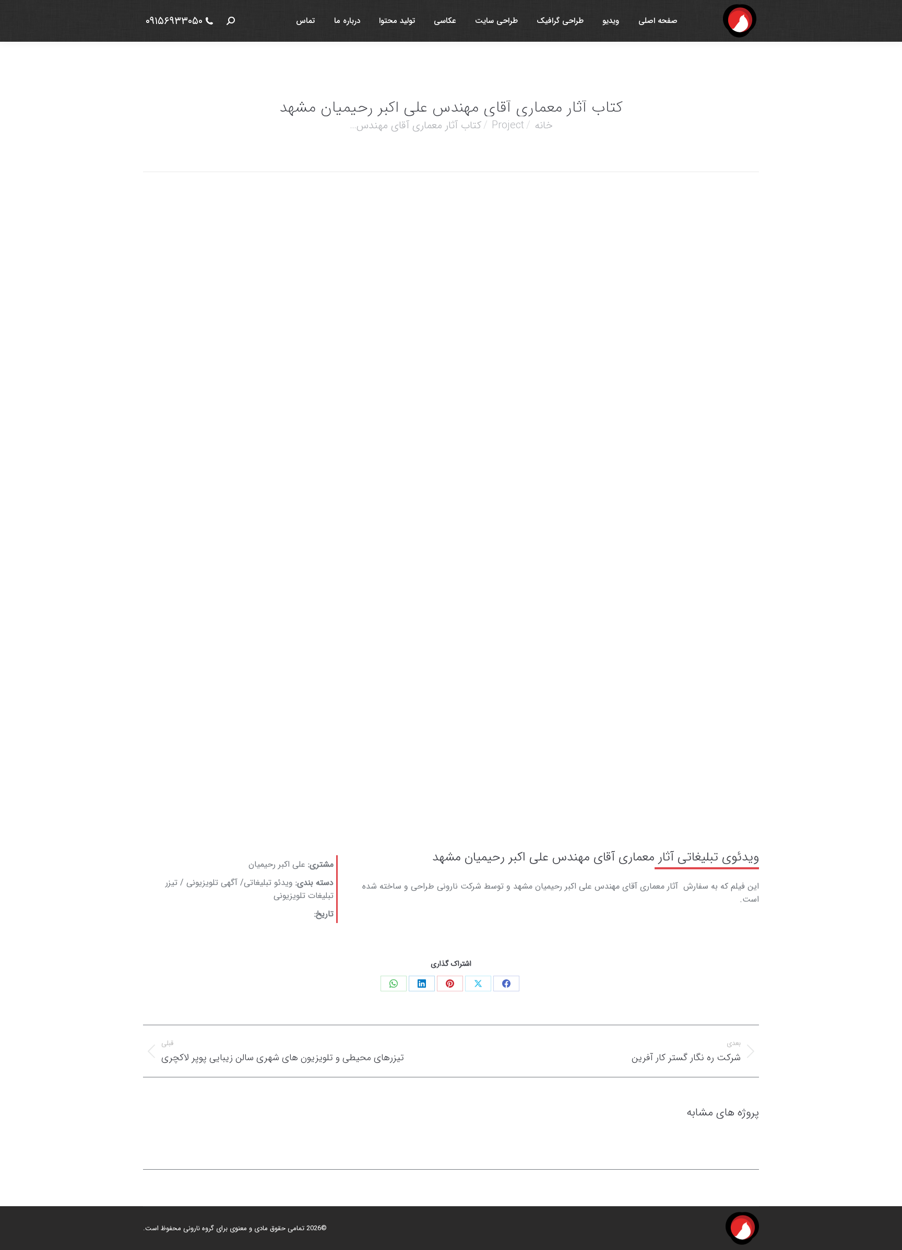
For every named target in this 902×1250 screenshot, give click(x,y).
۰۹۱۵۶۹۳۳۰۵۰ (174, 21)
